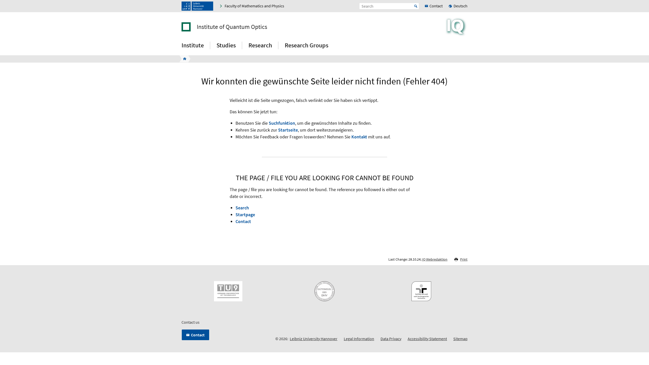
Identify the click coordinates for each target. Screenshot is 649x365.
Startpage (245, 214)
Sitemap (460, 338)
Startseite (288, 130)
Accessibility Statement (427, 338)
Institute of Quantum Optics (232, 27)
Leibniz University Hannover (313, 338)
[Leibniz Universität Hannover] (197, 6)
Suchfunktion (282, 123)
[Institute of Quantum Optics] (183, 58)
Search (242, 208)
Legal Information (359, 338)
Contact (243, 221)
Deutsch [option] (460, 5)
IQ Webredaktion (434, 259)
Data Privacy (391, 338)
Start (416, 6)
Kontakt (359, 137)
